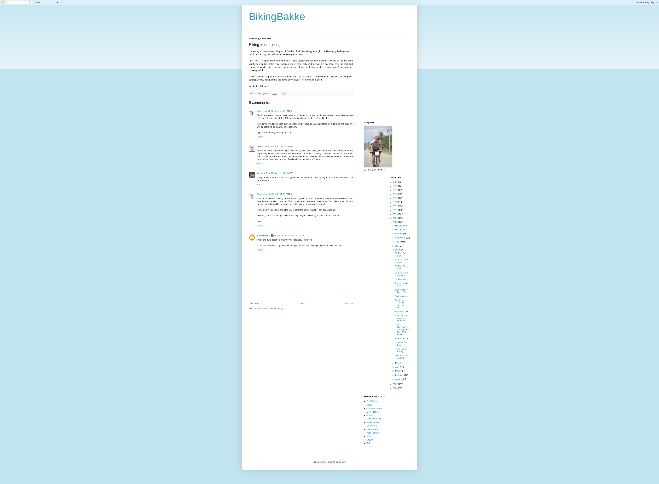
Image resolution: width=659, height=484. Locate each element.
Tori (368, 443)
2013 (395, 202)
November (400, 230)
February (399, 375)
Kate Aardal (371, 426)
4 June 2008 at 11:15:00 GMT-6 (278, 173)
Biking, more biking (400, 350)
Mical (368, 436)
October (399, 233)
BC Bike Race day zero (401, 274)
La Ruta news (401, 279)
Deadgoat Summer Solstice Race (400, 304)
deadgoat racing (374, 408)
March (398, 371)
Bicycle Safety (401, 311)
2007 (395, 384)
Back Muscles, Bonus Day (401, 291)
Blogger (342, 462)
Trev (259, 111)
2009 (395, 218)
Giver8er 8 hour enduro (402, 356)
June (397, 250)
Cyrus (260, 173)
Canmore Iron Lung (401, 343)
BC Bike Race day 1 (401, 267)
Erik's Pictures (372, 412)
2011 (395, 210)
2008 (395, 222)
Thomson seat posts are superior (401, 318)
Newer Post (255, 304)
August (398, 242)
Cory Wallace (372, 401)
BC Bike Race (401, 338)
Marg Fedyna (372, 433)
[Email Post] (283, 94)
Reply (260, 137)
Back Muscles (401, 296)
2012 (395, 206)
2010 (395, 214)
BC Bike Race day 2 (401, 261)
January (399, 379)
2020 (395, 182)
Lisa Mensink (372, 429)
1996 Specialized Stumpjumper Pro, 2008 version (402, 329)
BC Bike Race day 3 (401, 254)
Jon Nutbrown (372, 422)
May (397, 363)
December (400, 226)
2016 (395, 190)
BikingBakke (277, 16)
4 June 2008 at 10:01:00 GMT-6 (277, 146)
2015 (395, 194)
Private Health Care (401, 284)
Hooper (369, 415)
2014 (395, 198)
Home (302, 304)
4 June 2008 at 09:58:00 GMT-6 (277, 111)
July (397, 246)
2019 (395, 186)
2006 (395, 388)
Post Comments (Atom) (272, 308)
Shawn (369, 440)
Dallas (369, 405)
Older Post (348, 304)
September (400, 238)
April (397, 367)
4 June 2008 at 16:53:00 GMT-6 (289, 236)
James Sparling (373, 419)
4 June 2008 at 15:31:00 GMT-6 (277, 194)
